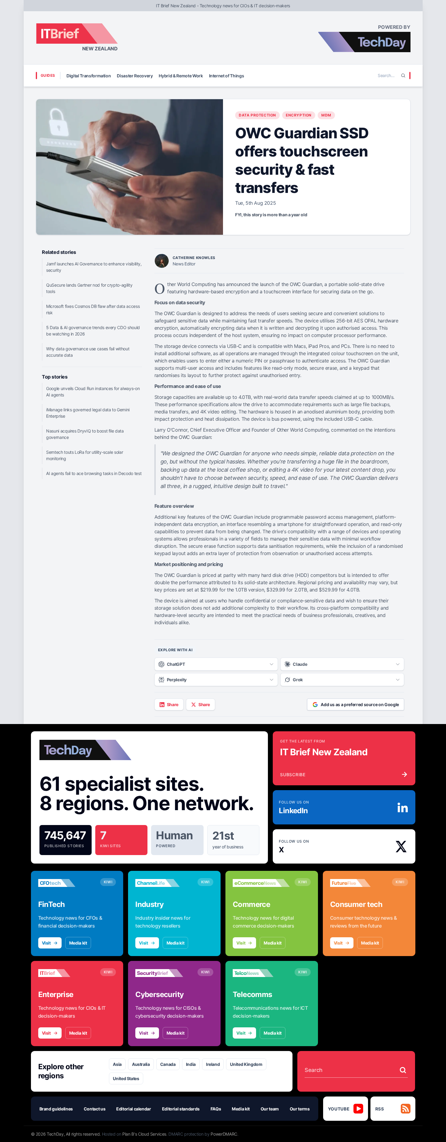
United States (126, 1078)
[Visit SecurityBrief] (163, 973)
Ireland (213, 1064)
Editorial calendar (133, 1108)
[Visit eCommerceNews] (261, 883)
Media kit (78, 942)
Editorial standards (181, 1108)
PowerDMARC (224, 1134)
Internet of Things (226, 75)
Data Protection (257, 115)
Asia (117, 1064)
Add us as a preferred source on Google (360, 704)
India (191, 1064)
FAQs (216, 1108)
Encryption (299, 115)
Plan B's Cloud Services (144, 1134)
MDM (326, 115)
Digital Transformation (88, 75)
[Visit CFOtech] (66, 883)
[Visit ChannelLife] (163, 883)
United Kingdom (246, 1064)
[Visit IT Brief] (66, 973)
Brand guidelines (56, 1108)
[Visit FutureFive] (358, 883)
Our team (270, 1108)
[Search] (403, 75)
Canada (168, 1064)
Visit (46, 942)
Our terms (300, 1108)
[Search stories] (403, 1070)
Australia (141, 1064)
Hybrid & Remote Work (181, 75)
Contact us (95, 1108)
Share (172, 704)
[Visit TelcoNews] (261, 973)
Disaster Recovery (135, 75)
